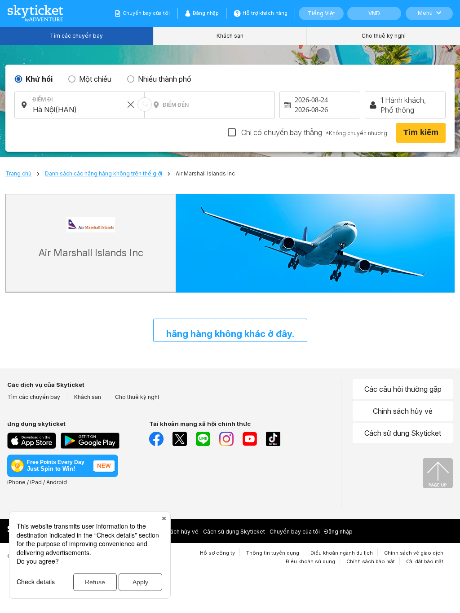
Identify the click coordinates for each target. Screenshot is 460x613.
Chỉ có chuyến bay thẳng (313, 132)
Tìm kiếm (420, 132)
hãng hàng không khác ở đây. (230, 333)
